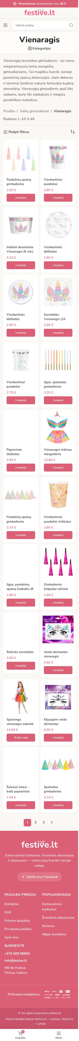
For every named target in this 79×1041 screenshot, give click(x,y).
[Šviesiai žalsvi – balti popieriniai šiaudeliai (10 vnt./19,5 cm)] (20, 764)
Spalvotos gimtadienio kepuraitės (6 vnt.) (57, 791)
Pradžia (9, 111)
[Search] (71, 25)
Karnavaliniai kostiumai (52, 906)
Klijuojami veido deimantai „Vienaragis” (55, 723)
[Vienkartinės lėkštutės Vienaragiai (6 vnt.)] (58, 224)
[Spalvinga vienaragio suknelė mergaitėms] (20, 697)
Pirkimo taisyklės (17, 920)
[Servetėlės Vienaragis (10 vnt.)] (58, 292)
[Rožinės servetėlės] (20, 629)
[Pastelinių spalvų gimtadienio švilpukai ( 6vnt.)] (20, 157)
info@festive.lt (15, 960)
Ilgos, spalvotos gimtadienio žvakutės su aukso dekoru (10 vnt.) (57, 388)
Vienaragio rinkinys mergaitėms (58, 451)
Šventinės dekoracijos (58, 917)
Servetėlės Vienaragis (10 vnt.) (55, 319)
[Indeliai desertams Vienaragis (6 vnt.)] (20, 224)
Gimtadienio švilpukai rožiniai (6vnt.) (56, 588)
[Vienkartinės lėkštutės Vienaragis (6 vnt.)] (20, 292)
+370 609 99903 (17, 953)
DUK (7, 912)
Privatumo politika (18, 929)
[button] (21, 198)
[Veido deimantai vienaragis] (58, 629)
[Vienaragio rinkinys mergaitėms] (58, 427)
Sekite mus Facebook (42, 877)
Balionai (48, 926)
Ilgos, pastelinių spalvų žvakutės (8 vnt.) (20, 588)
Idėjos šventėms (54, 934)
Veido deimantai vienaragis (56, 654)
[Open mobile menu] (5, 25)
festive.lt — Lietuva (47, 1019)
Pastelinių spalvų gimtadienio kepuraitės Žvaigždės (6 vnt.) (19, 523)
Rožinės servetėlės (20, 652)
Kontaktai (11, 904)
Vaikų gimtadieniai (34, 111)
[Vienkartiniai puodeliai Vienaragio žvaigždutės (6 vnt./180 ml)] (20, 359)
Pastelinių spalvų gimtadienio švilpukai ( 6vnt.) (19, 183)
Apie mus (11, 937)
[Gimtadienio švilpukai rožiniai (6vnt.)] (58, 562)
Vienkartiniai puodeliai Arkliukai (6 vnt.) (57, 521)
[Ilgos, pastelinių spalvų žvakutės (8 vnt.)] (20, 562)
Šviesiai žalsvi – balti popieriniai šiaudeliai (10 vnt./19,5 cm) (18, 793)
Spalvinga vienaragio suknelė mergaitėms (20, 723)
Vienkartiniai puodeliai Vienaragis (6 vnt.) (57, 183)
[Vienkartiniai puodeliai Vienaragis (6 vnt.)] (58, 157)
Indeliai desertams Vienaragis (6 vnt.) (20, 249)
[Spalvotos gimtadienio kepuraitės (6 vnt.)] (58, 764)
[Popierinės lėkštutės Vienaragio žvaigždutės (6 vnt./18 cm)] (20, 427)
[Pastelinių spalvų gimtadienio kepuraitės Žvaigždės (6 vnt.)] (20, 494)
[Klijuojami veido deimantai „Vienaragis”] (58, 697)
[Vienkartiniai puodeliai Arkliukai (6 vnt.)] (58, 494)
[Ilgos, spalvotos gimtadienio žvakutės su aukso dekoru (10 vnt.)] (58, 359)
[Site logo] (39, 12)
